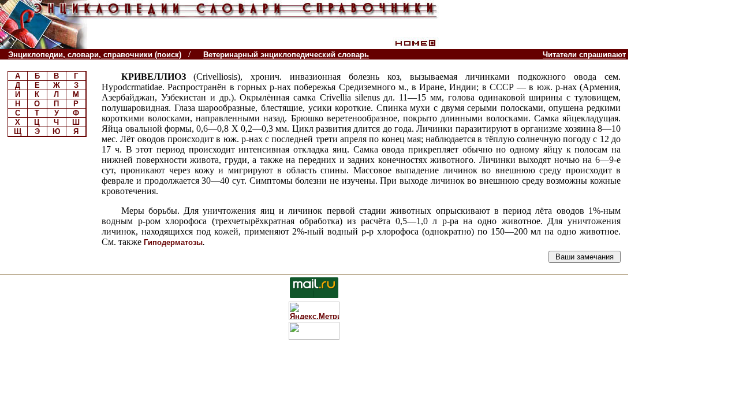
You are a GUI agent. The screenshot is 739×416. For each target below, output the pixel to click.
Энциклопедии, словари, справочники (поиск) (94, 54)
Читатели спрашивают (584, 54)
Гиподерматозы (173, 242)
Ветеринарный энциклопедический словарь (286, 54)
